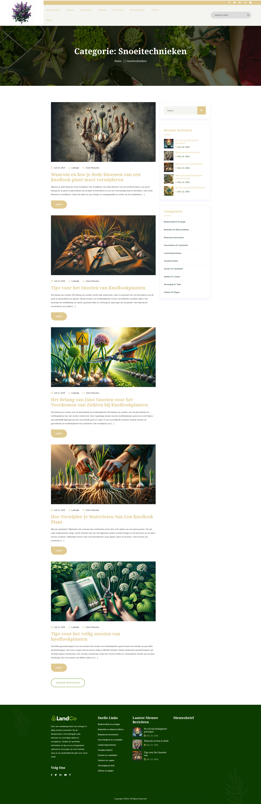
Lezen (59, 204)
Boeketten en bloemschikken (176, 230)
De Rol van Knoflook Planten (190, 187)
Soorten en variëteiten (173, 269)
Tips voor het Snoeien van (188, 163)
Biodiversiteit (53, 10)
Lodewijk (75, 168)
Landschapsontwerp (172, 253)
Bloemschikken (137, 10)
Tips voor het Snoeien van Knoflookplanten (98, 288)
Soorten (70, 10)
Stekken (102, 10)
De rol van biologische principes (186, 142)
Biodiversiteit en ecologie (175, 222)
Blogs (49, 20)
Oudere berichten (68, 683)
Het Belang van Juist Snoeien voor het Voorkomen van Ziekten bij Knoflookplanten (99, 402)
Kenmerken (86, 10)
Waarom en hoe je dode (187, 152)
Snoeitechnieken (171, 261)
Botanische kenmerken (174, 237)
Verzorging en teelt (172, 284)
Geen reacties (92, 168)
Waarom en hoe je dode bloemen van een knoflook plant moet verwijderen (96, 177)
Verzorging (118, 10)
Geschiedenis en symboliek (176, 245)
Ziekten (155, 10)
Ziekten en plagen (172, 292)
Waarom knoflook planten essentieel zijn (188, 177)
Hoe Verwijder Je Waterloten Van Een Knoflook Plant (102, 519)
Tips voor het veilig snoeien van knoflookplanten (85, 636)
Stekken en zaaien (172, 277)
